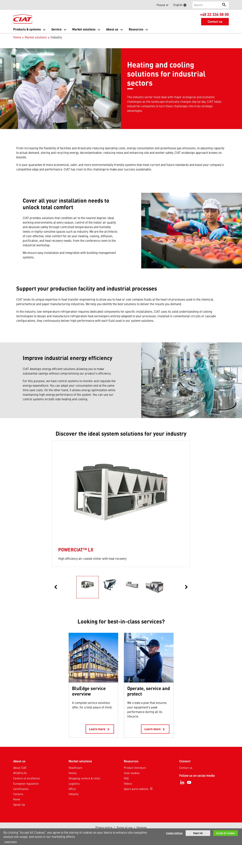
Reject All (198, 833)
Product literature (135, 768)
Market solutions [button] (83, 29)
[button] (15, 5)
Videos (128, 783)
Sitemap (142, 827)
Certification (21, 789)
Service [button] (56, 29)
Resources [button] (136, 29)
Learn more (100, 729)
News (16, 799)
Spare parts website (138, 789)
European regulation (26, 783)
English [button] (181, 5)
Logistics (74, 783)
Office (72, 789)
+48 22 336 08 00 (214, 14)
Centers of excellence (26, 778)
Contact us (185, 768)
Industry (73, 794)
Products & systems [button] (27, 29)
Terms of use (124, 827)
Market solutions (36, 37)
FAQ (126, 778)
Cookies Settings (174, 833)
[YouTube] (189, 782)
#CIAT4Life (20, 773)
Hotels (73, 773)
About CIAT (20, 768)
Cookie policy (10, 841)
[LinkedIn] (182, 782)
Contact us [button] (215, 21)
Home (17, 37)
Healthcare (75, 768)
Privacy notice (103, 827)
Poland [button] (161, 5)
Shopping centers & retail (84, 778)
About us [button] (112, 29)
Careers (18, 794)
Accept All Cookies (225, 833)
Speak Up (19, 804)
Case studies (132, 773)
